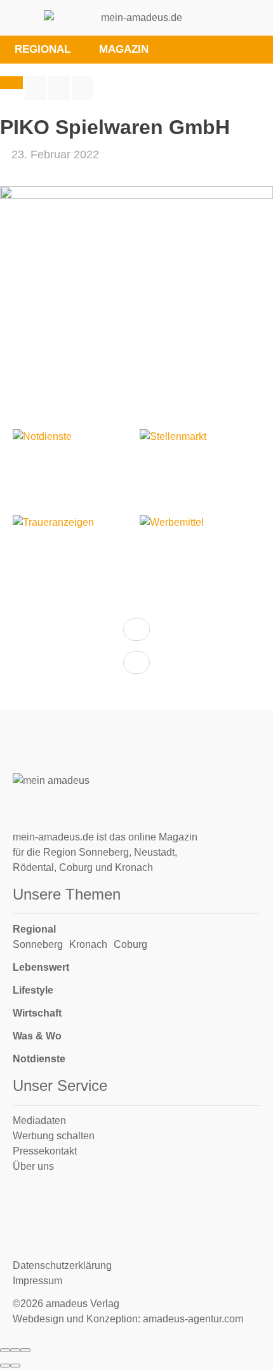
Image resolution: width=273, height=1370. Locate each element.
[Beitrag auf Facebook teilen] (35, 88)
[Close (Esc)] (5, 1350)
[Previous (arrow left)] (5, 1365)
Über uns (33, 1166)
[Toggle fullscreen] (15, 1350)
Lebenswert (41, 967)
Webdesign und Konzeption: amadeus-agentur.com (128, 1318)
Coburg (130, 944)
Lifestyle (33, 990)
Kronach (88, 944)
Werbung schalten (54, 1135)
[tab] (181, 50)
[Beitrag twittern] (59, 88)
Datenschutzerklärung (62, 1265)
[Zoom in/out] (25, 1350)
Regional (34, 929)
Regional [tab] (42, 49)
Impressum (37, 1280)
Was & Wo (37, 1036)
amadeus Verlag (82, 1303)
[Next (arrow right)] (15, 1365)
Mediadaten (39, 1120)
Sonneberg (38, 944)
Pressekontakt (45, 1151)
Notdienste (39, 1058)
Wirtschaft (37, 1013)
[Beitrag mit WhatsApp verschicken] (82, 88)
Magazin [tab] (124, 49)
